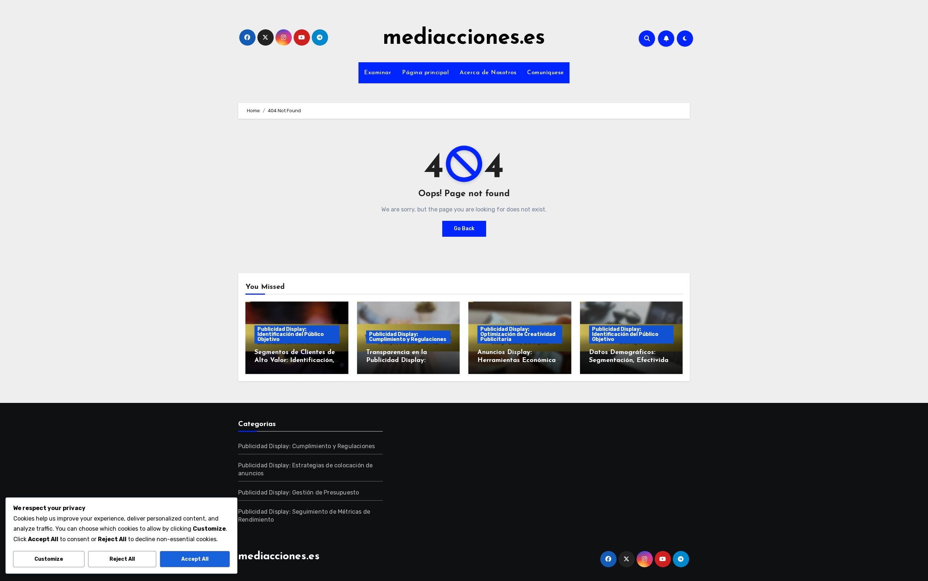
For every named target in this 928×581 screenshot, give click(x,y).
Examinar (377, 73)
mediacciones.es (464, 38)
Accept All (194, 559)
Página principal (425, 73)
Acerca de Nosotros (488, 73)
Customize (48, 559)
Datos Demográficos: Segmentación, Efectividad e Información (630, 360)
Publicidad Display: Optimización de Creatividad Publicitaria (517, 334)
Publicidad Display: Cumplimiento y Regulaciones (407, 336)
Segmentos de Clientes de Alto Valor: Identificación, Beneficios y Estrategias (294, 360)
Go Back (464, 229)
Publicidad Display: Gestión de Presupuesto (298, 492)
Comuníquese (545, 73)
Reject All (122, 559)
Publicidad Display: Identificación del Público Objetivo (290, 334)
